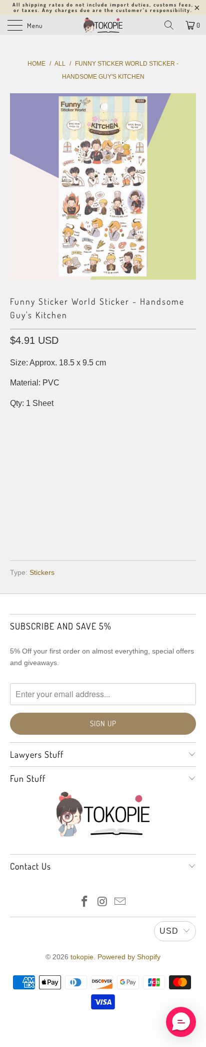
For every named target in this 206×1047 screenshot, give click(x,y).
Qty (17, 423)
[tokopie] (103, 25)
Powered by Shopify (129, 957)
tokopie (82, 957)
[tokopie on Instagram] (102, 902)
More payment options (103, 523)
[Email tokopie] (120, 902)
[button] (181, 1022)
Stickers (42, 572)
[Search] (169, 25)
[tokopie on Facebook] (84, 902)
